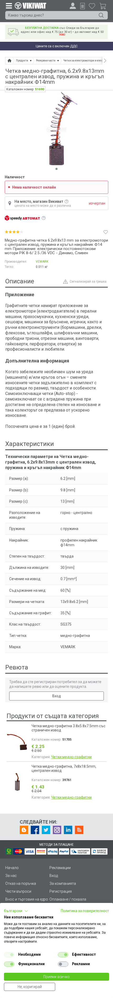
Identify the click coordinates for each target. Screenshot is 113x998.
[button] (16, 911)
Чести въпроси (18, 891)
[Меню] (8, 5)
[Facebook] (35, 830)
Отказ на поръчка (20, 883)
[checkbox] (9, 954)
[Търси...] (101, 15)
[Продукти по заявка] (82, 6)
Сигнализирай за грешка (88, 281)
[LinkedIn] (68, 830)
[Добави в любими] (105, 232)
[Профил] (73, 6)
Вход (56, 696)
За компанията (62, 883)
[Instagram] (57, 830)
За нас (11, 876)
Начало (12, 868)
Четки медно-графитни (71, 757)
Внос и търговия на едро (26, 899)
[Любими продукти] (92, 6)
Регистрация (60, 891)
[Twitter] (46, 830)
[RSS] (79, 830)
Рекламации (60, 868)
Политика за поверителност (85, 911)
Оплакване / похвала (67, 899)
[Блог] (24, 830)
